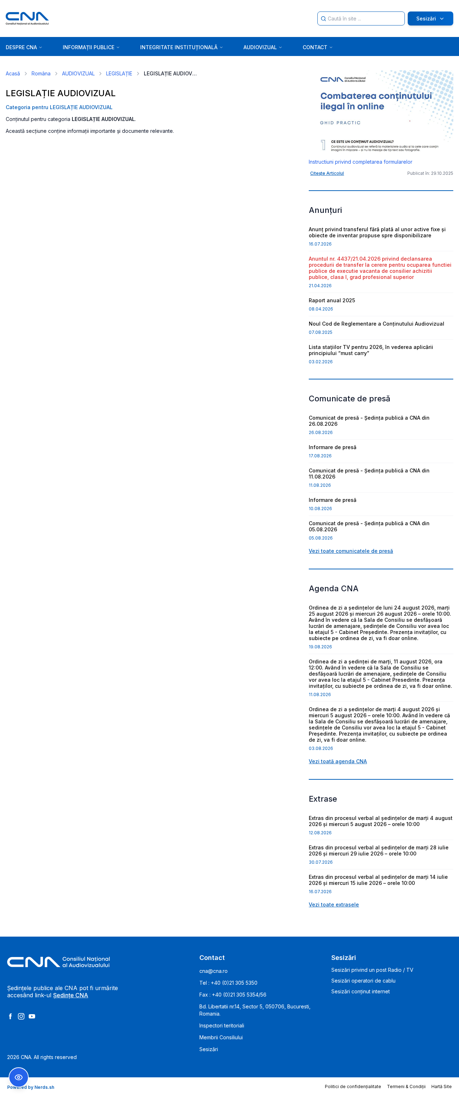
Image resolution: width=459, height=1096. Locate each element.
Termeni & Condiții (406, 1086)
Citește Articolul (327, 173)
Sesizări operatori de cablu (363, 981)
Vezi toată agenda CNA (338, 761)
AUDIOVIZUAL (260, 47)
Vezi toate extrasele (334, 904)
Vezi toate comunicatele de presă (351, 551)
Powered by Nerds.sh (30, 1087)
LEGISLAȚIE (119, 73)
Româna (41, 73)
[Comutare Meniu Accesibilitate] (19, 1077)
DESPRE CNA (21, 47)
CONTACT (315, 47)
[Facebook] (10, 1016)
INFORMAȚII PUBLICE (88, 47)
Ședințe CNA (70, 995)
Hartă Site (441, 1086)
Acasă (13, 73)
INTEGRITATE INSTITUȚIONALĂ (179, 47)
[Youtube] (32, 1016)
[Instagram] (21, 1016)
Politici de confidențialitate (353, 1086)
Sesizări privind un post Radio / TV (372, 970)
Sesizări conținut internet (360, 991)
